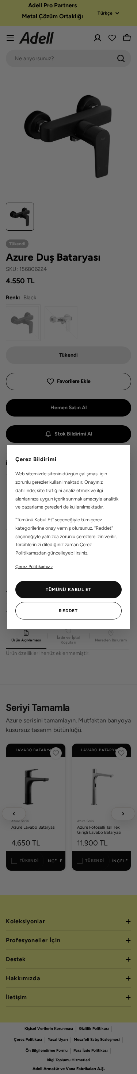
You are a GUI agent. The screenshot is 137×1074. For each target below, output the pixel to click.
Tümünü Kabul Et (69, 589)
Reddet (68, 610)
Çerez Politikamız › (34, 566)
